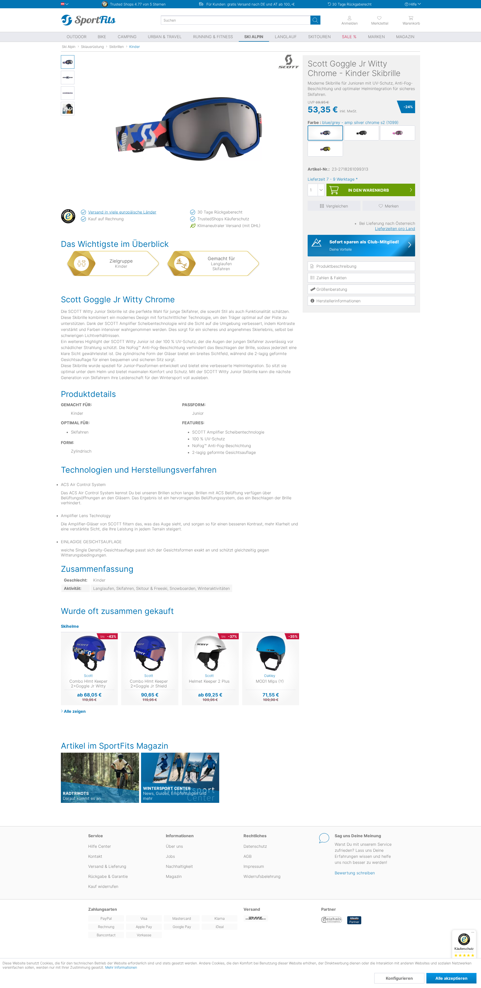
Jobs (170, 856)
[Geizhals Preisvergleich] (331, 920)
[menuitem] (375, 20)
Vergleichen (337, 205)
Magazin (174, 876)
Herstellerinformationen (338, 300)
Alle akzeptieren (451, 978)
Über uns (174, 846)
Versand (252, 909)
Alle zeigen (75, 711)
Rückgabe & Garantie (108, 876)
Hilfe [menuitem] (413, 4)
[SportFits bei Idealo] (354, 920)
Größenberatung (331, 289)
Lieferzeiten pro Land (395, 228)
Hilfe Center (99, 846)
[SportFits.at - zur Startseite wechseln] (88, 20)
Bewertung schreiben (355, 872)
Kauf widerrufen (103, 886)
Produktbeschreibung (336, 266)
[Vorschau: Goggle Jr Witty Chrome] (67, 62)
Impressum (254, 866)
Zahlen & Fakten (331, 277)
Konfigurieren (399, 978)
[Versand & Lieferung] (279, 918)
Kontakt (95, 856)
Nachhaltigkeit (179, 866)
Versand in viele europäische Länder (122, 212)
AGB (248, 856)
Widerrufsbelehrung (262, 876)
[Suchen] (315, 20)
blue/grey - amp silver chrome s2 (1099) (360, 122)
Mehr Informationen (121, 967)
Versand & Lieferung (107, 866)
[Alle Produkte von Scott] (286, 61)
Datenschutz (255, 846)
